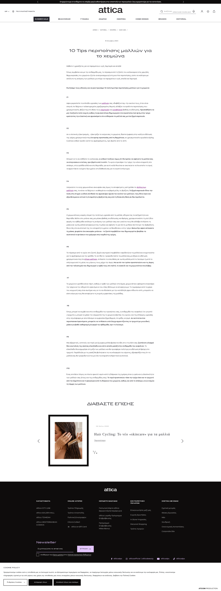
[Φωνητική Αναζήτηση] (193, 11)
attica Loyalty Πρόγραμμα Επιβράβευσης (110, 517)
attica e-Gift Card (79, 527)
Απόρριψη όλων (40, 582)
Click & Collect (74, 522)
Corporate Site (168, 531)
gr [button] (6, 11)
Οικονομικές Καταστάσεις (173, 527)
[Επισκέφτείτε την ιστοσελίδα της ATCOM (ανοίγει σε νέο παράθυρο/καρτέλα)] (208, 588)
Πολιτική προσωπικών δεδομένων (79, 554)
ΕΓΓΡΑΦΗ (84, 549)
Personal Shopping (138, 524)
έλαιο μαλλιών (91, 259)
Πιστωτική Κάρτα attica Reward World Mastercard (110, 509)
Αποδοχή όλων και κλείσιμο (67, 582)
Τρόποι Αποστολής (76, 513)
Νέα (163, 517)
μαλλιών (105, 103)
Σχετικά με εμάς (168, 508)
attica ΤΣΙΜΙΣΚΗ (43, 517)
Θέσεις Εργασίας (169, 513)
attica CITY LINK (43, 508)
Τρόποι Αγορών (137, 529)
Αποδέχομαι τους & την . (66, 554)
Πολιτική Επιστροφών (77, 517)
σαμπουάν (105, 110)
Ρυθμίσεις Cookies (14, 582)
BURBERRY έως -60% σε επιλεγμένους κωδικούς (93, 2)
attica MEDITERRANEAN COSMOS (46, 523)
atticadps (118, 559)
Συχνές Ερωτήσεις (138, 515)
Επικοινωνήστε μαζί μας (140, 510)
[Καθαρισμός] (189, 11)
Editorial (103, 30)
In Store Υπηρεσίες (138, 519)
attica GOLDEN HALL (45, 513)
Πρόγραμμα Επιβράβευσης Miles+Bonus (105, 525)
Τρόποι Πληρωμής (75, 508)
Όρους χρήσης (58, 554)
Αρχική (95, 30)
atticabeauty (147, 559)
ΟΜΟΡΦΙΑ (113, 30)
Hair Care (122, 30)
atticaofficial (134, 559)
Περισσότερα (99, 440)
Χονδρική (166, 522)
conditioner (117, 110)
